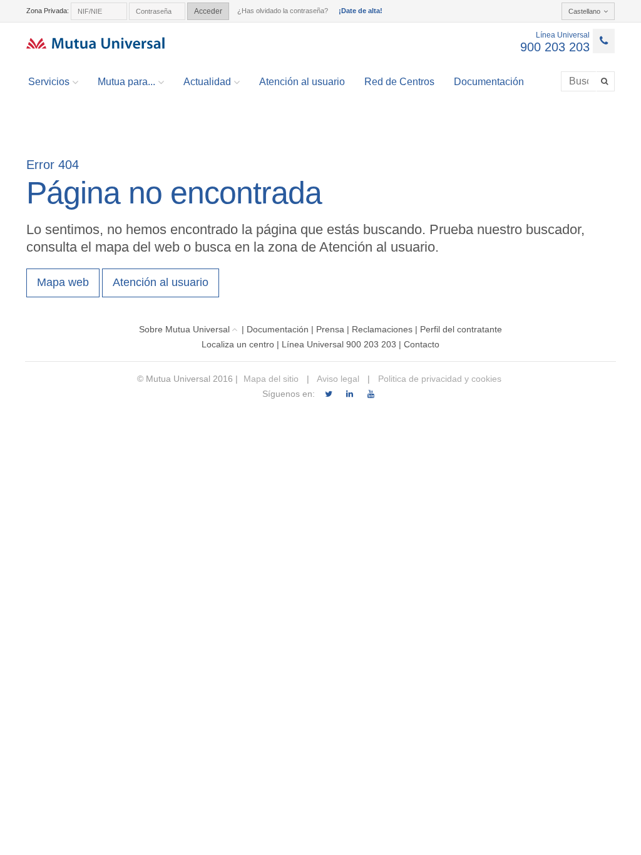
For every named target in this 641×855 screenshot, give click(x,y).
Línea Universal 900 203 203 (339, 344)
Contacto (421, 344)
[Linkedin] (349, 394)
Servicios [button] (48, 81)
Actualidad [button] (207, 81)
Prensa (330, 329)
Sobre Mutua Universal (184, 329)
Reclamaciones (382, 329)
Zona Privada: (47, 10)
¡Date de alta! (360, 10)
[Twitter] (328, 394)
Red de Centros (399, 81)
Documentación (489, 81)
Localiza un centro (238, 344)
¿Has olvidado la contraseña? (282, 10)
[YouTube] (371, 394)
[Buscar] (606, 81)
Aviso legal (337, 379)
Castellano (584, 11)
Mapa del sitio (271, 379)
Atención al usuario (302, 81)
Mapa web (63, 282)
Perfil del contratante (461, 329)
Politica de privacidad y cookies (438, 379)
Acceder (208, 11)
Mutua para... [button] (126, 81)
